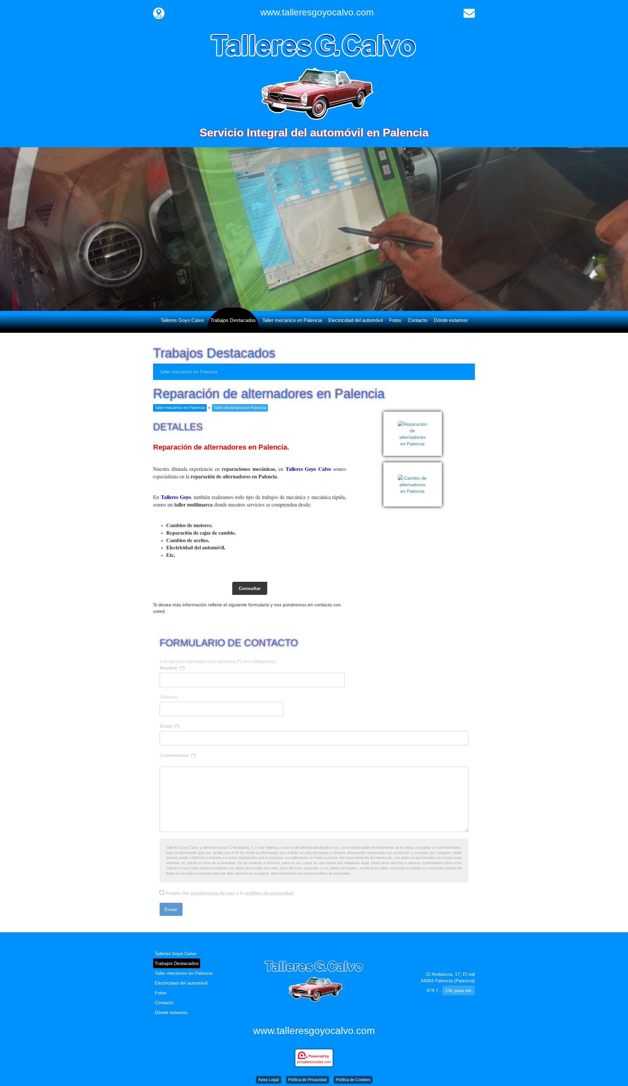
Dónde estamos (451, 320)
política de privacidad (269, 893)
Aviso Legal (268, 1079)
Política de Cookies (353, 1079)
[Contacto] (469, 12)
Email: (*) (170, 726)
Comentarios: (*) (178, 755)
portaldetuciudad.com (314, 1062)
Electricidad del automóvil (355, 320)
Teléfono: (169, 697)
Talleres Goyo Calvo (182, 320)
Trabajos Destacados (233, 320)
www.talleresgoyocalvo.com (317, 12)
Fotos (395, 320)
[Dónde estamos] (159, 12)
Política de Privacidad (307, 1079)
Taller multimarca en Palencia (240, 407)
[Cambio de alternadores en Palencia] (414, 465)
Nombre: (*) (172, 667)
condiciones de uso (212, 893)
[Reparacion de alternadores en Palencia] (414, 415)
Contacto (417, 320)
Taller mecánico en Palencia (292, 320)
